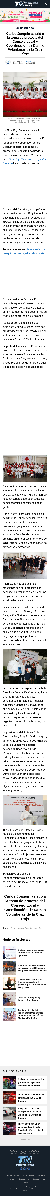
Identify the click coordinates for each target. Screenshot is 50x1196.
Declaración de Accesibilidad (34, 1176)
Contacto (26, 1182)
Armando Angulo (29, 61)
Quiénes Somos (39, 1179)
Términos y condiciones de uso (18, 1179)
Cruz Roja (38, 928)
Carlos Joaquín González (22, 928)
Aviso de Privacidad (12, 1176)
